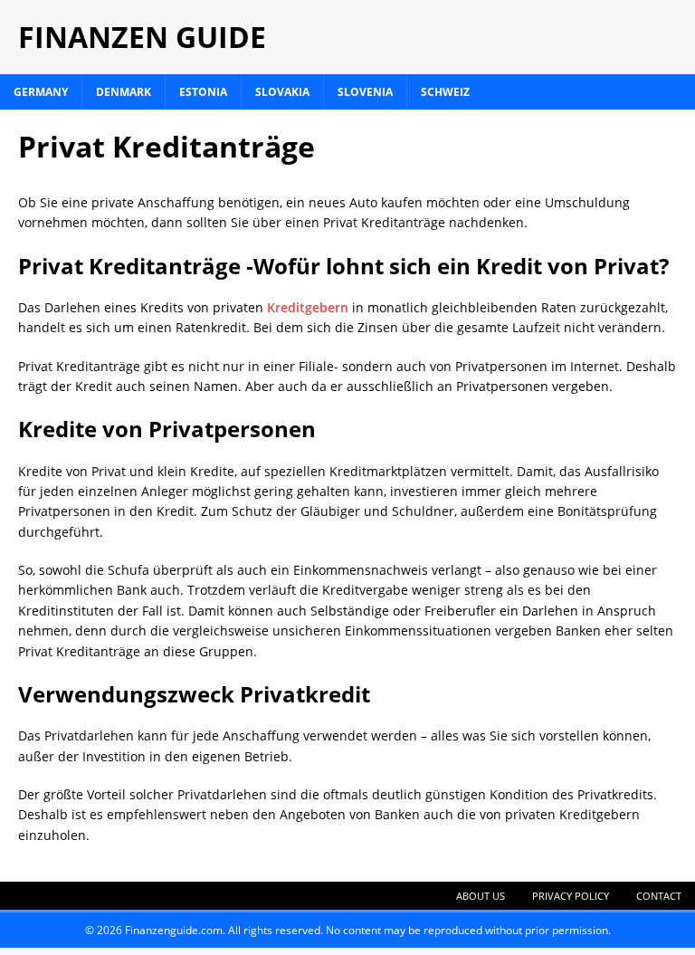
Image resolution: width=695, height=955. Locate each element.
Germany (41, 92)
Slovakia (282, 92)
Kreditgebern (307, 307)
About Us (480, 895)
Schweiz (445, 92)
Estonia (203, 92)
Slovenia (365, 92)
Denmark (123, 92)
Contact (658, 895)
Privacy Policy (570, 895)
